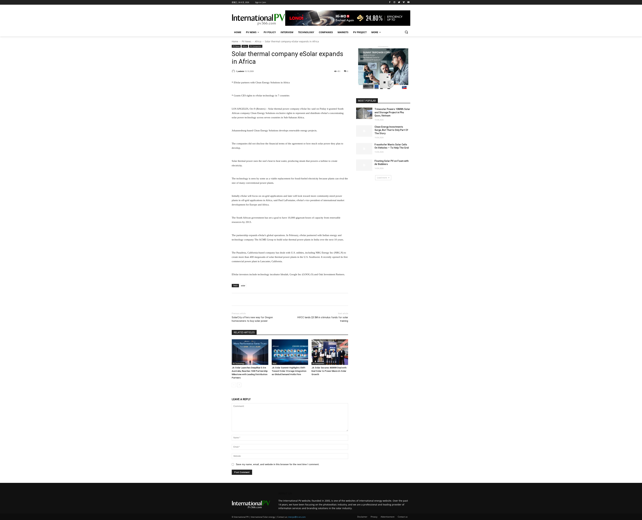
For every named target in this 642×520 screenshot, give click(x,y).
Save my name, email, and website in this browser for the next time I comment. (277, 464)
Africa (258, 41)
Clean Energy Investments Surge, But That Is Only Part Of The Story (391, 130)
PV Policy (270, 32)
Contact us (403, 516)
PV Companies (255, 46)
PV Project (360, 32)
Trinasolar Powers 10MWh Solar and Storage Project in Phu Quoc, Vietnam (392, 112)
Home (237, 32)
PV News (251, 32)
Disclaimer (362, 516)
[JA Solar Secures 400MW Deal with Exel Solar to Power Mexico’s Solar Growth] (329, 352)
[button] (406, 32)
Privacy (374, 516)
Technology (306, 32)
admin (241, 71)
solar (243, 285)
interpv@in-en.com (297, 516)
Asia (274, 363)
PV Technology (238, 363)
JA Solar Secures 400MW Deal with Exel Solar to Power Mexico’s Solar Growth (328, 371)
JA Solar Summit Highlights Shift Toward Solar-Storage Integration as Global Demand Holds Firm (289, 371)
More (374, 32)
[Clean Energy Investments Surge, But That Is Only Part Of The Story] (364, 131)
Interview (287, 32)
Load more (382, 177)
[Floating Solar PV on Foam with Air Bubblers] (364, 165)
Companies (326, 32)
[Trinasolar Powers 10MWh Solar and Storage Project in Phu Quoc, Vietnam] (364, 113)
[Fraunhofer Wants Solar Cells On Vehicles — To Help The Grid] (364, 148)
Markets (343, 32)
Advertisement (387, 516)
